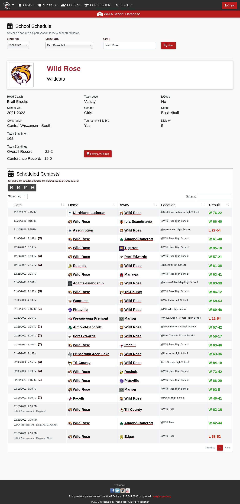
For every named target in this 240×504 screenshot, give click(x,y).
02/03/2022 (18, 362)
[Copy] (25, 187)
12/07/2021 (18, 247)
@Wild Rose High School (175, 220)
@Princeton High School (174, 353)
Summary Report (99, 153)
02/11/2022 (18, 380)
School (106, 39)
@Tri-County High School (175, 362)
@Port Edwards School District (178, 335)
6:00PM (32, 282)
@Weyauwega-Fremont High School (181, 317)
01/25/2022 (18, 326)
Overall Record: (20, 151)
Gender (88, 107)
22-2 (49, 151)
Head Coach (15, 96)
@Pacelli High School (172, 397)
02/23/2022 (18, 406)
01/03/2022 (18, 282)
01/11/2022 (18, 309)
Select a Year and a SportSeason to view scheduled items (43, 33)
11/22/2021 (18, 220)
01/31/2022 (18, 344)
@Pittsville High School (173, 309)
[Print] (32, 187)
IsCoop (165, 96)
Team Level (91, 96)
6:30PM (32, 247)
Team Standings (17, 146)
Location (168, 205)
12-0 (48, 158)
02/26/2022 (18, 433)
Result (214, 205)
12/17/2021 (18, 265)
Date (18, 205)
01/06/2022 (18, 291)
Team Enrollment (17, 133)
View (170, 45)
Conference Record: (24, 158)
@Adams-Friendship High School (179, 282)
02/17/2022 (18, 397)
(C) (39, 238)
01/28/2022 (18, 335)
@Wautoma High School (174, 300)
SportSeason (52, 39)
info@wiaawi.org (162, 496)
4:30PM (32, 300)
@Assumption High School (175, 229)
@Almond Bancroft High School (178, 326)
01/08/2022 (18, 300)
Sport (164, 107)
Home (73, 205)
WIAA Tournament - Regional (28, 411)
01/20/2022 (18, 317)
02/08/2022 (18, 371)
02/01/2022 (18, 353)
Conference (14, 120)
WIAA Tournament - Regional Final (31, 438)
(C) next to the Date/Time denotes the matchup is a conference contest (43, 181)
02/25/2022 (18, 419)
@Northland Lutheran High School (180, 212)
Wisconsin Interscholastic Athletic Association (124, 501)
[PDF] (18, 187)
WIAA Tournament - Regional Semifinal (33, 424)
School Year (13, 39)
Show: (12, 196)
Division (166, 120)
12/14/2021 (18, 256)
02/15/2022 (18, 388)
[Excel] (11, 187)
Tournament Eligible (96, 120)
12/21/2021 (18, 273)
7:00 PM (32, 406)
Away (124, 205)
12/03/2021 (18, 238)
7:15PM (32, 212)
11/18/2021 (18, 212)
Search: (191, 196)
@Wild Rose (167, 408)
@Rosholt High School (173, 264)
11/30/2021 (18, 229)
